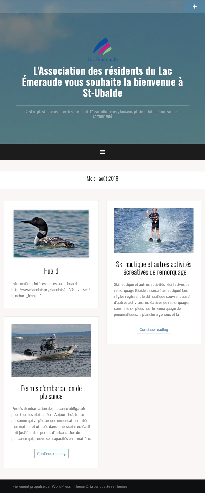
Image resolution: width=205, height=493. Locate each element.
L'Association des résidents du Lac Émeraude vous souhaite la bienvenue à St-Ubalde (102, 81)
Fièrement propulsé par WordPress (41, 486)
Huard (51, 271)
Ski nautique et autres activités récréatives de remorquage (154, 268)
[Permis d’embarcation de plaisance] (51, 350)
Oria (89, 486)
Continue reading (154, 329)
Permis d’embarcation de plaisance (51, 392)
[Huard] (51, 233)
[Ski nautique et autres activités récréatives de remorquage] (154, 230)
